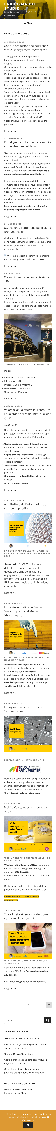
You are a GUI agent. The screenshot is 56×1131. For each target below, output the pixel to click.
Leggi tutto (10, 131)
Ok (28, 1125)
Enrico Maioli (20, 1093)
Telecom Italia (26, 295)
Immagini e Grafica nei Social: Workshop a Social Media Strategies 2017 (23, 611)
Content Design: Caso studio (18, 1054)
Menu (29, 23)
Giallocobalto (26, 1089)
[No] (52, 1120)
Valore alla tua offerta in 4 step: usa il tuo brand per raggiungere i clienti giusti (27, 414)
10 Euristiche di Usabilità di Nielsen (22, 1038)
